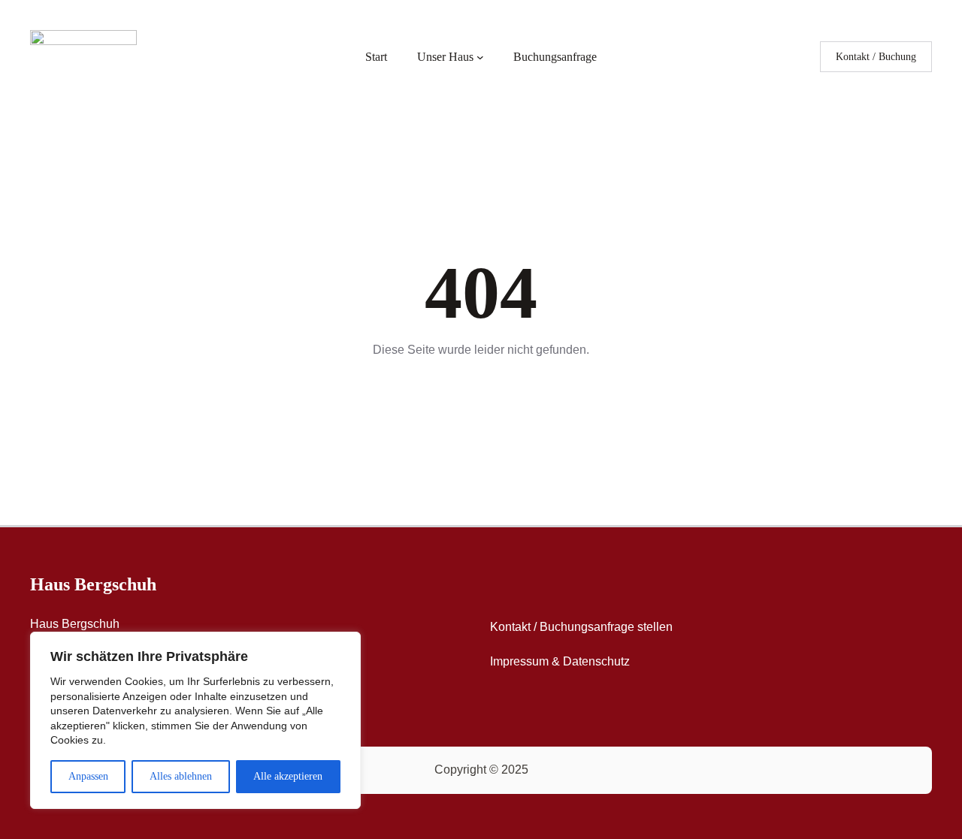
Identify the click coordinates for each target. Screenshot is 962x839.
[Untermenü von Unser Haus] (480, 57)
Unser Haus (445, 56)
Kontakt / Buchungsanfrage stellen (581, 626)
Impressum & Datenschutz (560, 661)
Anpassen (88, 776)
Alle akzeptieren (287, 776)
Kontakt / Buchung (876, 56)
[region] (195, 720)
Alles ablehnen (181, 776)
